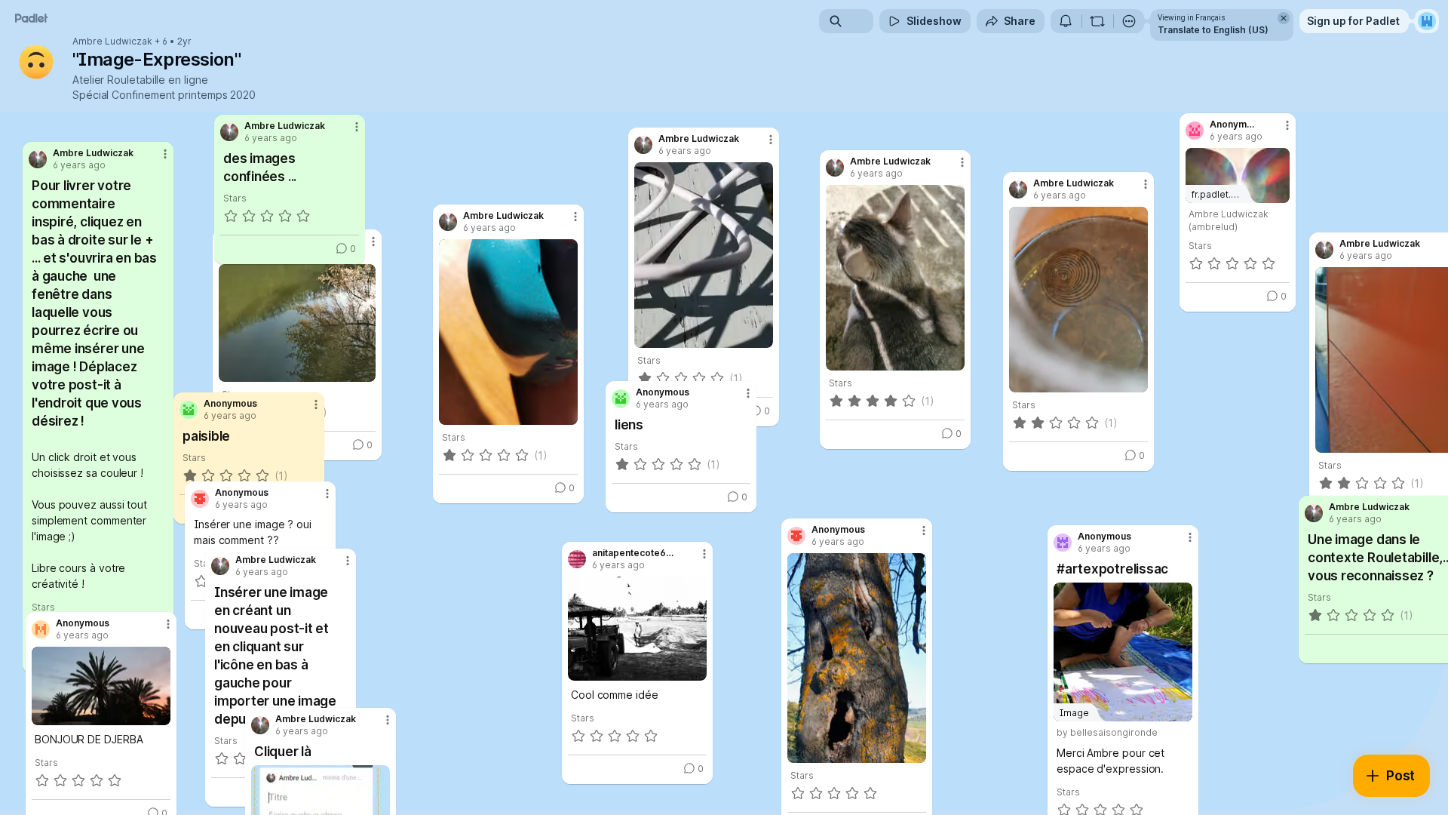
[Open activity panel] (1066, 21)
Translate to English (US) (1213, 29)
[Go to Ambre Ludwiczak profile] (260, 725)
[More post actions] (924, 530)
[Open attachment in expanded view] (856, 658)
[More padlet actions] (1129, 21)
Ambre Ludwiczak (112, 41)
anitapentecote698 (633, 553)
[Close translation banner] (1284, 18)
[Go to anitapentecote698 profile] (577, 559)
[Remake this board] (1097, 21)
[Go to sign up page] (1427, 21)
